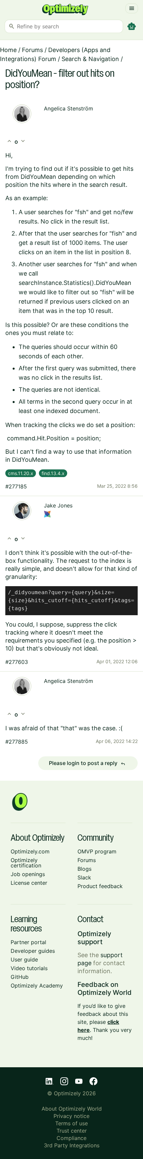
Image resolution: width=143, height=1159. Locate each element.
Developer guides (33, 950)
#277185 (16, 486)
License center (29, 882)
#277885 (16, 741)
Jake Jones (58, 505)
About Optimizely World (72, 1108)
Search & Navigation (90, 58)
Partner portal (28, 942)
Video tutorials (29, 968)
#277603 (16, 662)
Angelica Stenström (68, 108)
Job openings (28, 874)
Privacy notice (71, 1116)
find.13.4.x (53, 473)
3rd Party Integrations (71, 1145)
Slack (84, 877)
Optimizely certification (26, 863)
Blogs (84, 868)
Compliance (71, 1138)
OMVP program (96, 851)
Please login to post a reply (87, 763)
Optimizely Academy (37, 985)
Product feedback (100, 886)
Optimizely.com (30, 851)
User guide (24, 959)
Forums (32, 49)
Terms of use (71, 1123)
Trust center (72, 1130)
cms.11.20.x (20, 473)
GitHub (20, 977)
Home (8, 49)
